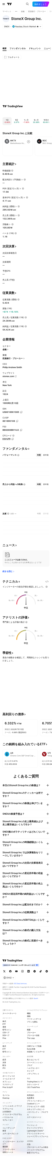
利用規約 (30, 1095)
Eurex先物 (31, 1049)
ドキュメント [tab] (35, 48)
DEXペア (6, 1035)
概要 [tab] (5, 48)
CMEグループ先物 (34, 1046)
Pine (4, 1038)
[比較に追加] (28, 142)
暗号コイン (7, 1030)
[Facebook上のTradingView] (10, 971)
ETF (4, 1024)
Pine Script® (8, 1087)
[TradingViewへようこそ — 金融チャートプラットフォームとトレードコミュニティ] (13, 106)
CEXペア (6, 1032)
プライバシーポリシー (36, 1101)
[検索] (27, 4)
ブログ (29, 1065)
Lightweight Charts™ (35, 1131)
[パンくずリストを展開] (16, 11)
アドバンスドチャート (36, 1133)
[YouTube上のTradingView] (16, 971)
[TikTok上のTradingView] (40, 971)
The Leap (31, 1038)
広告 (29, 1144)
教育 (4, 1131)
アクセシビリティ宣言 (36, 1106)
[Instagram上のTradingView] (22, 971)
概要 (29, 1030)
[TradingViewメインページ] (12, 960)
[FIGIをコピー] (21, 430)
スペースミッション (35, 1062)
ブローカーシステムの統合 (37, 1147)
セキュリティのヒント (36, 1109)
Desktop (6, 1098)
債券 (4, 1027)
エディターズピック (10, 1133)
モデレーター (8, 1120)
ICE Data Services (20, 983)
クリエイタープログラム (12, 1114)
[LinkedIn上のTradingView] (28, 971)
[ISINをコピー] (21, 412)
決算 (4, 1062)
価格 (29, 1016)
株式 (4, 1021)
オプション (7, 1082)
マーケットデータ (34, 1019)
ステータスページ (34, 1117)
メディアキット (33, 1074)
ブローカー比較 (33, 1035)
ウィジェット (32, 1125)
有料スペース (8, 1152)
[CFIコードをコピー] (12, 439)
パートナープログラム (36, 1150)
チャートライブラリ (35, 1128)
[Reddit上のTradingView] (46, 971)
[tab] (39, 455)
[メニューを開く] (3, 4)
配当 (4, 1065)
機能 (29, 1013)
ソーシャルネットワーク (12, 1106)
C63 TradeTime (33, 1087)
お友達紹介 (7, 1111)
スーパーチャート (10, 1013)
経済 (4, 1060)
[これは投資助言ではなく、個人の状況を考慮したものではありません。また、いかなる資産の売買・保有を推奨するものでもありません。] (46, 587)
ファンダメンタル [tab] (18, 48)
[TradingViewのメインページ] (9, 4)
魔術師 (5, 1146)
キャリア (30, 1071)
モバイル (6, 1095)
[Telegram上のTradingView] (34, 971)
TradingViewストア (35, 1082)
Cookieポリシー (33, 1103)
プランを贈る (32, 1022)
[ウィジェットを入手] (46, 581)
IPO (4, 1068)
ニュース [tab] (48, 48)
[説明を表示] (12, 170)
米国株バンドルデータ (36, 1052)
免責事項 (30, 1098)
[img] (37, 26)
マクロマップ (8, 1084)
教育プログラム (33, 1153)
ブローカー (31, 1032)
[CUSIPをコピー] (17, 421)
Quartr (36, 998)
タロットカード (33, 1084)
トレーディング (9, 1128)
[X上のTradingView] (4, 971)
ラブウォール (8, 1109)
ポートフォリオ (9, 1076)
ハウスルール (8, 1117)
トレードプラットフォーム (37, 1136)
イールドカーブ (9, 1079)
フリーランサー (9, 1149)
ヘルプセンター (33, 1068)
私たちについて (33, 1060)
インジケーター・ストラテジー (13, 1142)
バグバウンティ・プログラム (37, 1113)
